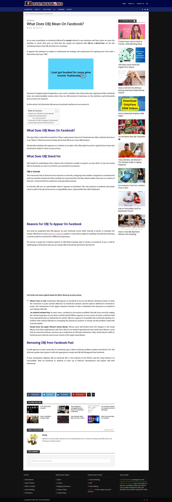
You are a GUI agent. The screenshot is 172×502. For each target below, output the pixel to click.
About (59, 480)
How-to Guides (30, 486)
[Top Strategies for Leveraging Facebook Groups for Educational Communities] (63, 409)
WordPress (29, 493)
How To (37, 9)
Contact (60, 483)
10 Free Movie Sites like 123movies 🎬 (131, 138)
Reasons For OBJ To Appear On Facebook (43, 120)
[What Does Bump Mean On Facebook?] (93, 419)
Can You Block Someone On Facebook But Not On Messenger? (108, 408)
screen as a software (56, 234)
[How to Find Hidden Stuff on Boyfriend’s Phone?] (131, 199)
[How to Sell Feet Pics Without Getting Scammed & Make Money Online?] (131, 78)
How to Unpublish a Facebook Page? (45, 417)
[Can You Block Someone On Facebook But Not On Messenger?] (93, 409)
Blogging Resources (64, 486)
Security (69, 9)
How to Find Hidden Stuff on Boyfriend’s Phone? (129, 210)
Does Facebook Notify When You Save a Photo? (78, 417)
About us (131, 3)
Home (124, 3)
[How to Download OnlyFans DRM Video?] (131, 103)
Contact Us (140, 3)
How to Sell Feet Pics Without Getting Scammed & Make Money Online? (131, 90)
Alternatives (28, 9)
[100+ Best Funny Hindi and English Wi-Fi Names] (131, 55)
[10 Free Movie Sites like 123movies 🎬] (131, 127)
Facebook (30, 20)
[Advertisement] (71, 35)
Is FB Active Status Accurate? (45, 407)
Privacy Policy (62, 489)
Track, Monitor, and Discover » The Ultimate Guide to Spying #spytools (130, 162)
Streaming (61, 9)
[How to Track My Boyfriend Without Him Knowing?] (131, 222)
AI (53, 9)
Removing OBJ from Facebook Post (41, 123)
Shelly (30, 28)
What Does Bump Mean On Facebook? (107, 417)
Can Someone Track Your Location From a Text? (131, 186)
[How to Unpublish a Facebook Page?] (33, 419)
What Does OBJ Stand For (38, 116)
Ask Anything (30, 489)
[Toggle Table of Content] (56, 111)
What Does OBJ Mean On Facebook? (41, 113)
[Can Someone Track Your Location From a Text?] (131, 175)
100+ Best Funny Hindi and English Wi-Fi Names (128, 66)
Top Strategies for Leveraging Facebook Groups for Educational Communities (77, 409)
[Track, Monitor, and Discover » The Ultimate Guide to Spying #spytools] (131, 150)
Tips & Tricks (47, 9)
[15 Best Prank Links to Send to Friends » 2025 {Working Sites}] (131, 31)
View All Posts (108, 430)
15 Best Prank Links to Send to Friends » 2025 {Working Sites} (130, 43)
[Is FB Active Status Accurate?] (33, 409)
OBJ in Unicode (41, 118)
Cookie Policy (61, 493)
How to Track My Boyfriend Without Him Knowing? (128, 233)
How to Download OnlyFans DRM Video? (131, 114)
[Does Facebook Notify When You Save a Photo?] (63, 419)
